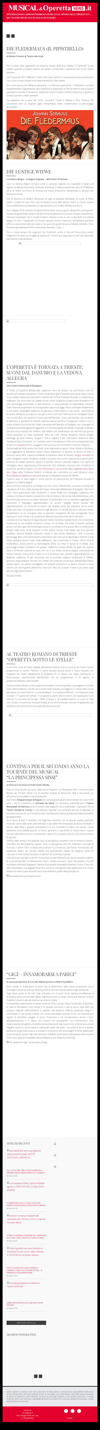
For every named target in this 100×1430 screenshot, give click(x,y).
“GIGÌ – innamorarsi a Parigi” (41, 974)
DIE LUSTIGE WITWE (29, 171)
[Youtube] (72, 1411)
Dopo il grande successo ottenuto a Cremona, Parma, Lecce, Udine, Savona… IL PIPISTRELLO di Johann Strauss (24, 1270)
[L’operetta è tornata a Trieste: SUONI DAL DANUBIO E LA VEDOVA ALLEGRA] (36, 339)
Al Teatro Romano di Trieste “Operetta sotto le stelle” (42, 657)
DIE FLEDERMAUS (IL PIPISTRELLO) (45, 48)
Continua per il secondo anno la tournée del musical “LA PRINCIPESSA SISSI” (48, 771)
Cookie (72, 1415)
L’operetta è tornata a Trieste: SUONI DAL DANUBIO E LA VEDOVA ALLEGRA (45, 372)
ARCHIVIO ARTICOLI (26, 1322)
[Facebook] (66, 1411)
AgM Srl (75, 1418)
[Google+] (79, 1411)
